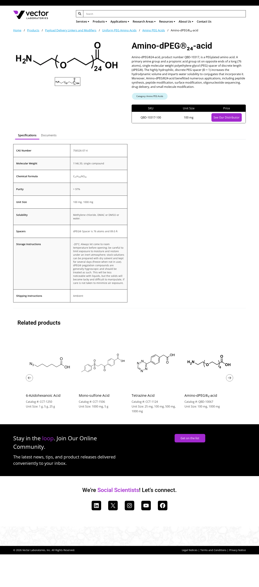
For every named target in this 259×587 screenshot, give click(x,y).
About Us (185, 21)
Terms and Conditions (213, 550)
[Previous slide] (29, 377)
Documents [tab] (49, 135)
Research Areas (143, 21)
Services (81, 21)
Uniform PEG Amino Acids (119, 30)
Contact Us (204, 21)
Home (17, 30)
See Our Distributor (227, 117)
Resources (166, 21)
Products (99, 21)
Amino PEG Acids (153, 30)
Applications (118, 21)
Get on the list (190, 438)
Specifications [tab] (27, 135)
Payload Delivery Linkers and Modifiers (70, 30)
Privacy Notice (237, 550)
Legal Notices (190, 550)
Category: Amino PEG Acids (149, 96)
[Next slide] (229, 377)
